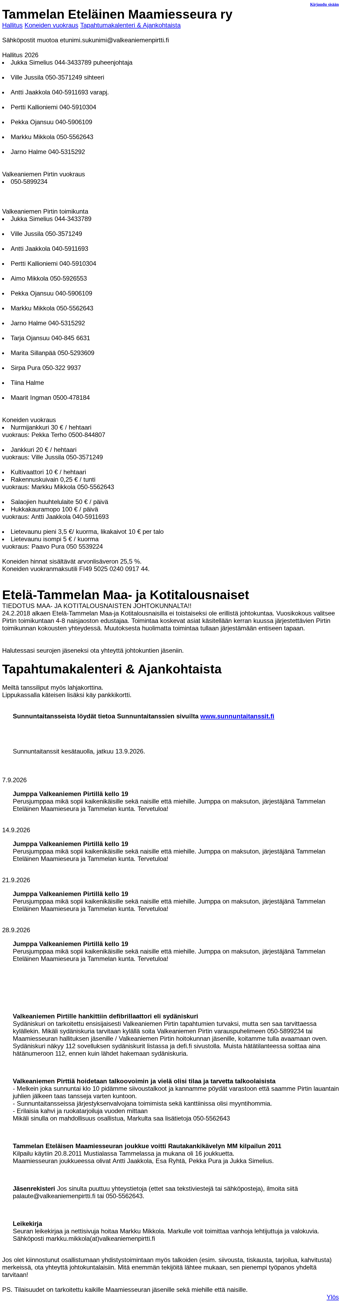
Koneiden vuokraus (51, 25)
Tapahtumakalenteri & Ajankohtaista (130, 25)
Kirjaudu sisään (324, 4)
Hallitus (12, 25)
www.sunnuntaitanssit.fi (237, 716)
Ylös (333, 1297)
